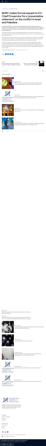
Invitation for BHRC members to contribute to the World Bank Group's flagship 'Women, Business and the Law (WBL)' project (29, 124)
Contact (3, 428)
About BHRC (4, 415)
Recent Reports (5, 424)
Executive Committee (6, 416)
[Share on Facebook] (6, 54)
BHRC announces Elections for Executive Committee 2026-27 (27, 381)
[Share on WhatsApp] (12, 54)
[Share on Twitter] (8, 54)
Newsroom (4, 418)
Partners (3, 426)
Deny (11, 444)
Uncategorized (5, 8)
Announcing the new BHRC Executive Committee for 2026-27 (27, 368)
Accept (4, 444)
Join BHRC (4, 419)
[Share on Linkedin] (10, 54)
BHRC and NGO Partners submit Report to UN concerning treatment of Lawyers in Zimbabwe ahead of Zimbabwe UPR (29, 97)
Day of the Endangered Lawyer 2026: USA (23, 341)
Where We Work (5, 423)
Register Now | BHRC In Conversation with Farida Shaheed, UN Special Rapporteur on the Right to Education (27, 354)
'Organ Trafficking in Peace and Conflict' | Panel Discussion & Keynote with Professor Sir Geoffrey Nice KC (29, 327)
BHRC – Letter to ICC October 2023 (20, 50)
